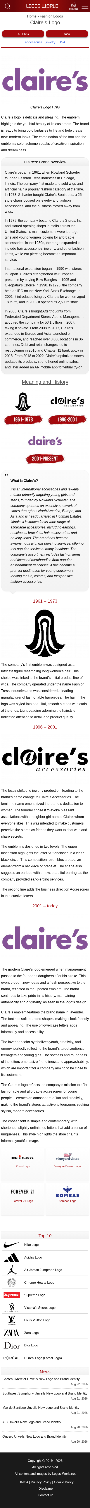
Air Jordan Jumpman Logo (43, 1270)
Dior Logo (31, 1345)
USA (62, 42)
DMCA (23, 1482)
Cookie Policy (64, 1482)
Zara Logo (31, 1333)
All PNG (23, 34)
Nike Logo (31, 1244)
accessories (33, 42)
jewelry (50, 42)
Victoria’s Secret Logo (39, 1307)
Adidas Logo (33, 1257)
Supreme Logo (34, 1295)
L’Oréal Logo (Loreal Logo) (43, 1358)
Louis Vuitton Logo (37, 1320)
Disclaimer (46, 1488)
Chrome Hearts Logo (39, 1282)
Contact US (46, 1495)
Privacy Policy (41, 1482)
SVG (67, 34)
